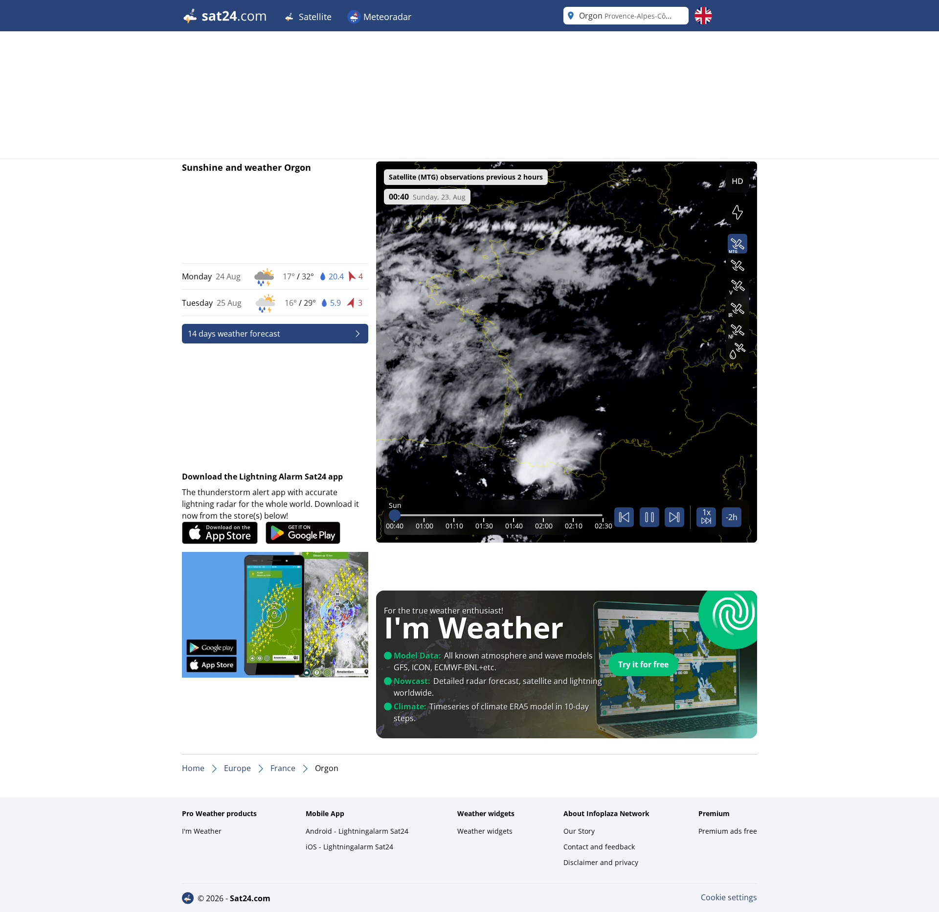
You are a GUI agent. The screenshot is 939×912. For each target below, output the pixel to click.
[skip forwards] (674, 517)
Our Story (579, 831)
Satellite (314, 17)
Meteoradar (386, 17)
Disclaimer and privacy (600, 862)
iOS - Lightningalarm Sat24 (349, 846)
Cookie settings (729, 897)
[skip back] (624, 517)
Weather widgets (485, 831)
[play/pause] (649, 517)
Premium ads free (727, 831)
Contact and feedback (599, 846)
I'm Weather (202, 831)
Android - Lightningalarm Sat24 (357, 831)
